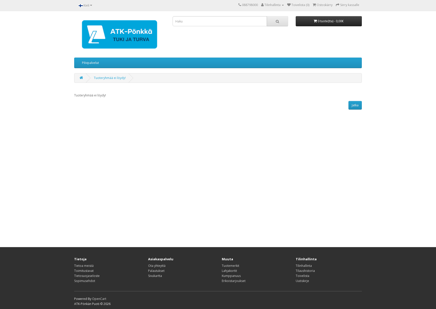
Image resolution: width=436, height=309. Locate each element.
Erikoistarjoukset (234, 281)
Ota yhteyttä (157, 266)
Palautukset (156, 271)
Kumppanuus (231, 276)
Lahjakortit (229, 271)
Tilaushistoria (305, 271)
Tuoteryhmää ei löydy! (110, 78)
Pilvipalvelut (90, 63)
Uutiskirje (302, 281)
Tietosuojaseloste (87, 276)
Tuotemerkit (230, 266)
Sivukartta (155, 276)
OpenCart (99, 299)
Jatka (355, 105)
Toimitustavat (84, 271)
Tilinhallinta (304, 266)
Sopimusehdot (84, 281)
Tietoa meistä (84, 266)
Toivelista (302, 276)
